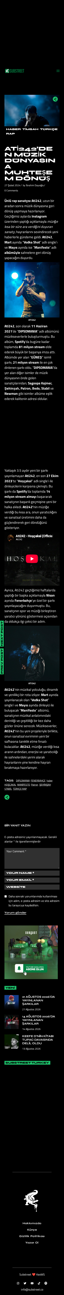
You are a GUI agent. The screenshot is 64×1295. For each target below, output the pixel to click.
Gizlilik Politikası (32, 1236)
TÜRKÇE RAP (20, 789)
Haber (13, 129)
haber (50, 780)
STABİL (8, 789)
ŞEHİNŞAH (45, 784)
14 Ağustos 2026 (31, 1029)
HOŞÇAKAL (10, 784)
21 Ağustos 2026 (31, 1009)
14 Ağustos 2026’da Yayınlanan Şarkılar (38, 1020)
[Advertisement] (32, 32)
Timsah (30, 129)
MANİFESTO (23, 784)
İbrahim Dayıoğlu (35, 185)
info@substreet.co (32, 1289)
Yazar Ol (32, 1242)
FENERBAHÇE (38, 780)
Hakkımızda (32, 1223)
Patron (34, 784)
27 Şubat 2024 (12, 185)
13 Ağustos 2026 (31, 1048)
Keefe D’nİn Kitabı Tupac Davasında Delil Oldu (38, 1039)
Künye (32, 1229)
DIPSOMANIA (23, 780)
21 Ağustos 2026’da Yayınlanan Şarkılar (38, 1000)
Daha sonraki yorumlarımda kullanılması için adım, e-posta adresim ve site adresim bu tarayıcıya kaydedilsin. (34, 900)
